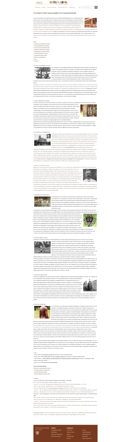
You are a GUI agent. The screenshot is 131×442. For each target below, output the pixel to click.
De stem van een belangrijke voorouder (42, 43)
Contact (69, 438)
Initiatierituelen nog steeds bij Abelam (41, 51)
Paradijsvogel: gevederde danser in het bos (42, 368)
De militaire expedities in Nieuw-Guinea (42, 370)
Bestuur (69, 434)
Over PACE (69, 430)
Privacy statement (86, 438)
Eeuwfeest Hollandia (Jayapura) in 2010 (42, 373)
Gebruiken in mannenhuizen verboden (41, 49)
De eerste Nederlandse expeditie (40, 371)
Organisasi (72, 7)
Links (35, 59)
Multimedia (54, 432)
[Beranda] (52, 3)
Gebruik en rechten (56, 436)
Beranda (37, 7)
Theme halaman (51, 7)
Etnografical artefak (56, 430)
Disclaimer (85, 436)
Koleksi (43, 7)
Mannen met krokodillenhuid (40, 57)
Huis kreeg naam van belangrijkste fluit (42, 47)
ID (79, 7)
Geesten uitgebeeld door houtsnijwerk (41, 45)
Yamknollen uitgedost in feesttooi (41, 53)
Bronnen (36, 60)
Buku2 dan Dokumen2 (56, 434)
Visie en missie (70, 432)
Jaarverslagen (70, 436)
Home (83, 430)
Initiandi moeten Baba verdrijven (40, 55)
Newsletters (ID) (62, 7)
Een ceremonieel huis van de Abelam (56, 388)
